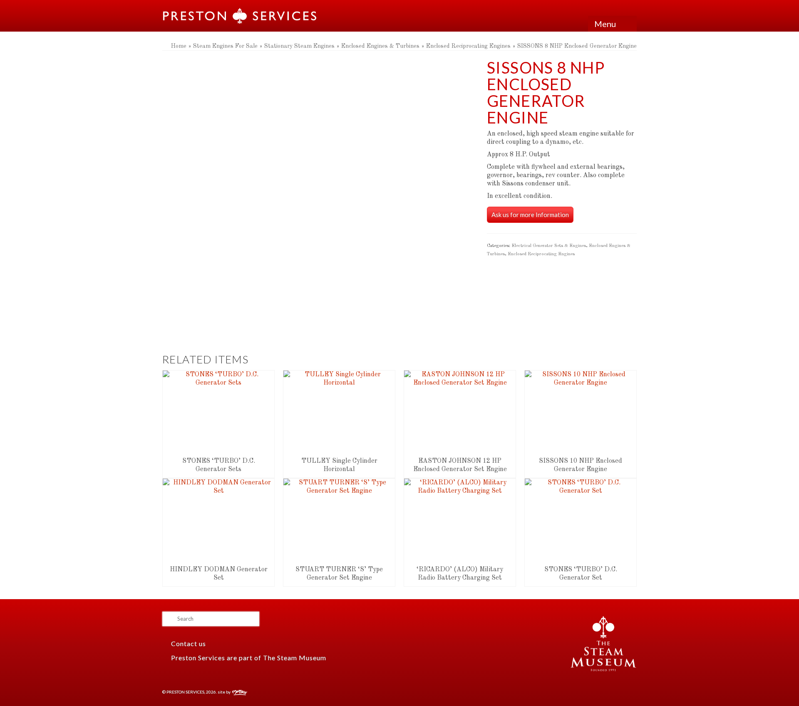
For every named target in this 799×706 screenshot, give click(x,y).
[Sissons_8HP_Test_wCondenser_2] (220, 312)
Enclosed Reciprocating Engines (541, 254)
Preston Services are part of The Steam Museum (248, 658)
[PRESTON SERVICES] (240, 16)
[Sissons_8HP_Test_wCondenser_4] (377, 312)
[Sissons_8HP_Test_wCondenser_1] (318, 174)
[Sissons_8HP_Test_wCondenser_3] (416, 312)
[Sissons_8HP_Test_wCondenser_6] (299, 312)
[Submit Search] (168, 619)
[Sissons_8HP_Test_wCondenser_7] (259, 312)
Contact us (187, 643)
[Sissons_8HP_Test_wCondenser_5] (338, 312)
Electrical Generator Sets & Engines (548, 246)
